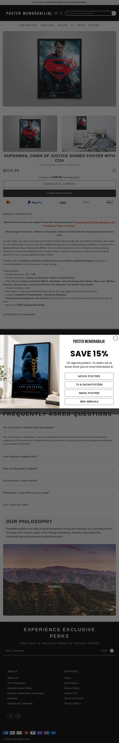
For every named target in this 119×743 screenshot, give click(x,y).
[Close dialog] (115, 338)
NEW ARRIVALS (89, 401)
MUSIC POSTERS (89, 393)
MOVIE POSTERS (89, 376)
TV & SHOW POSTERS (89, 384)
